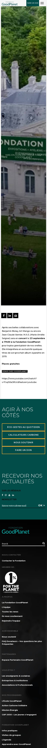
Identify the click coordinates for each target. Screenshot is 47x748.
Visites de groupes (11, 735)
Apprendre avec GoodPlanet (16, 744)
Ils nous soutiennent (12, 616)
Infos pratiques (9, 730)
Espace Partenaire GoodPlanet (17, 660)
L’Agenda (6, 740)
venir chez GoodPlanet (14, 371)
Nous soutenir (9, 637)
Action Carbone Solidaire (14, 705)
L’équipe (6, 607)
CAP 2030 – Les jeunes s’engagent (19, 714)
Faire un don (32, 3)
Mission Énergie (10, 710)
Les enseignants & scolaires (16, 676)
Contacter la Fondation (13, 561)
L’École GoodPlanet (12, 701)
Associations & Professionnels (17, 685)
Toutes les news (10, 611)
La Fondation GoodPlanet (15, 602)
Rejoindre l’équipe (11, 621)
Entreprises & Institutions (15, 680)
